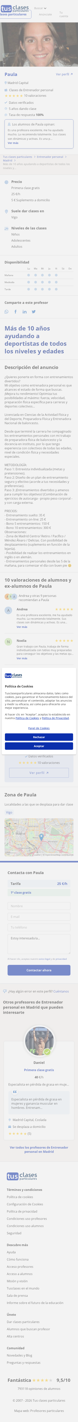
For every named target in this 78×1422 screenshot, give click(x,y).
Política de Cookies (27, 718)
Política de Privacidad (55, 718)
